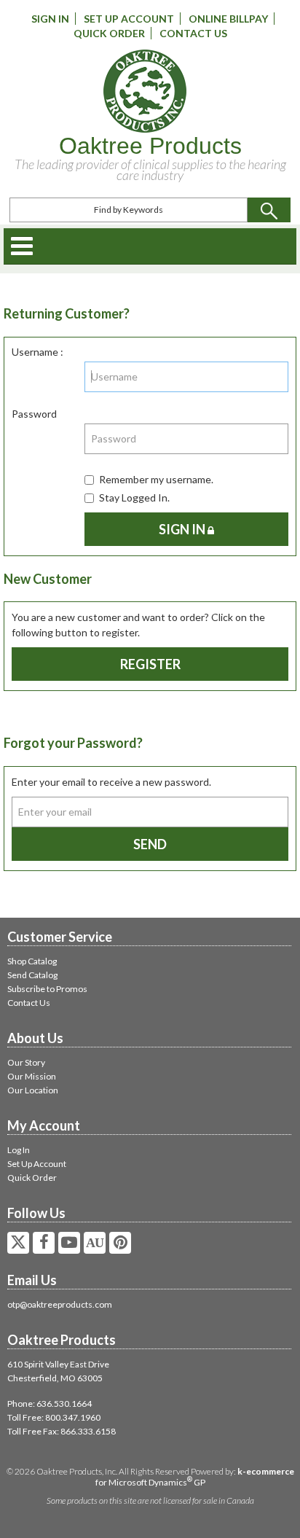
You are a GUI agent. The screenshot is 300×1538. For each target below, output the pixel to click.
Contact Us (193, 33)
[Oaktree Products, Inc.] (144, 91)
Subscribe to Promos (47, 988)
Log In (18, 1149)
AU (94, 1243)
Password (34, 413)
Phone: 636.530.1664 (49, 1403)
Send (150, 844)
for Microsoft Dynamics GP (194, 1477)
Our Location (32, 1090)
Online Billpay (228, 18)
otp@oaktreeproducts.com (59, 1304)
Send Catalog (32, 974)
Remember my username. (156, 479)
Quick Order (109, 33)
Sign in (183, 529)
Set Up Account (129, 18)
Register (150, 664)
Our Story (26, 1062)
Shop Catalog (32, 961)
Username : (37, 352)
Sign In (50, 18)
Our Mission (31, 1076)
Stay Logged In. (134, 497)
